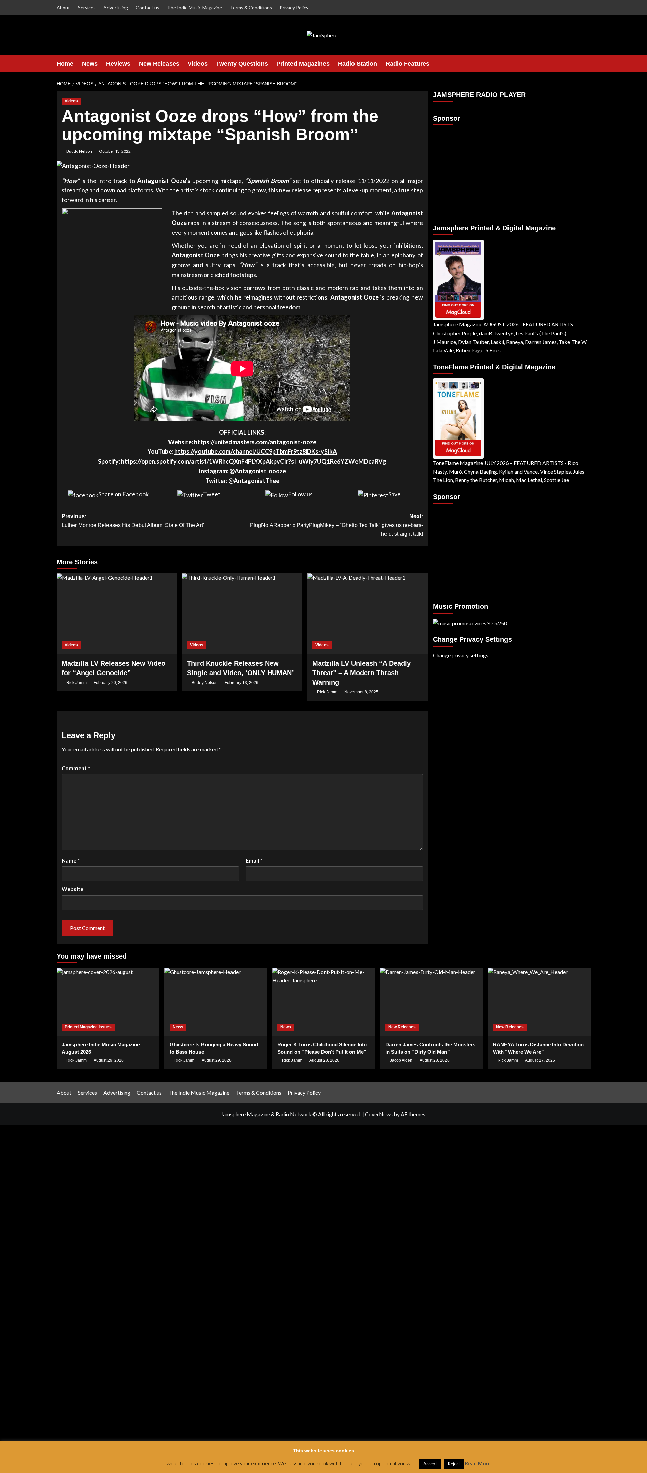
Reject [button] (454, 1463)
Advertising (115, 7)
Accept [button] (430, 1463)
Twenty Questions (242, 63)
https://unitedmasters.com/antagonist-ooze (255, 442)
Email (254, 860)
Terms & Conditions (251, 7)
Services (87, 7)
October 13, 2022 (115, 151)
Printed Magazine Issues (88, 1027)
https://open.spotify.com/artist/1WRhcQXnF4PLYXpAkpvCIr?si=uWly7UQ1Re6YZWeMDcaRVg (253, 461)
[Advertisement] (475, 172)
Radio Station (357, 63)
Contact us (147, 7)
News (90, 63)
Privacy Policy (294, 7)
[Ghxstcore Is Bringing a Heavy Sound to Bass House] (215, 1002)
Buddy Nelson (79, 151)
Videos (198, 63)
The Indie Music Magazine (194, 7)
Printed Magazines (303, 63)
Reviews (118, 63)
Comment (76, 768)
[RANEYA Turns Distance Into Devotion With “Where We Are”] (539, 1002)
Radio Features (407, 63)
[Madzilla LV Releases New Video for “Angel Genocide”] (117, 613)
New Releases (159, 63)
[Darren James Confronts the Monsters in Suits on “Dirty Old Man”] (431, 1002)
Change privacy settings (460, 655)
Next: (336, 524)
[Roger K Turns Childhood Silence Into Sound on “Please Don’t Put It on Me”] (323, 1002)
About (63, 7)
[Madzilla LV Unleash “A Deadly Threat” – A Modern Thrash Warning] (367, 613)
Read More (478, 1463)
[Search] (586, 64)
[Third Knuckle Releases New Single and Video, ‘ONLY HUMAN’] (242, 613)
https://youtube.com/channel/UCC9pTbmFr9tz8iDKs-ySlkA (255, 451)
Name (71, 860)
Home (65, 63)
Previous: (133, 520)
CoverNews (379, 1114)
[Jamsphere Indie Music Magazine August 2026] (108, 1002)
